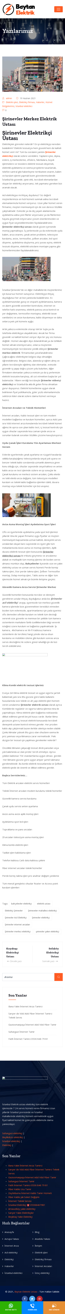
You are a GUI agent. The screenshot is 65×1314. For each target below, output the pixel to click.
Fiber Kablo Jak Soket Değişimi (23, 1197)
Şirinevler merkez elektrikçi (18, 931)
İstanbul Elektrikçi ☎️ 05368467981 (26, 1204)
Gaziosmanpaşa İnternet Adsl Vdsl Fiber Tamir (32, 1024)
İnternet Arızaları (43, 1266)
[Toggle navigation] (58, 9)
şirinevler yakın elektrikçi (47, 931)
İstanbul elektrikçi (11, 1141)
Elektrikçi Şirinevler (14, 910)
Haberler (40, 102)
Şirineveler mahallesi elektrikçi (42, 910)
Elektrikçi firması (27, 102)
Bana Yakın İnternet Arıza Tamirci (25, 1006)
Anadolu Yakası (42, 1238)
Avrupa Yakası (12, 1238)
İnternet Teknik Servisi (19, 1200)
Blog (37, 1232)
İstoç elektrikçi (42, 1272)
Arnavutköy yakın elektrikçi (21, 1208)
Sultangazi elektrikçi (12, 1133)
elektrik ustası (43, 903)
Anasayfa (9, 1232)
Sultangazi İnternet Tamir (21, 1031)
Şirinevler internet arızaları (17, 924)
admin (9, 98)
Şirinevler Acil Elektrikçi (16, 917)
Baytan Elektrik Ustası (26, 1291)
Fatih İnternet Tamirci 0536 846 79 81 (28, 1038)
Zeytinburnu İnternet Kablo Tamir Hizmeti (30, 1193)
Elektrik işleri (12, 102)
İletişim (38, 1245)
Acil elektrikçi (11, 1252)
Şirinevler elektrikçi (41, 917)
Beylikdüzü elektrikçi (12, 1137)
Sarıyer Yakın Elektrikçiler (21, 1212)
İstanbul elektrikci (24, 106)
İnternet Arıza (12, 1245)
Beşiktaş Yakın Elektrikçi (20, 1216)
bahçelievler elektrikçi (21, 903)
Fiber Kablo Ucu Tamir (19, 1189)
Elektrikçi (6, 1145)
